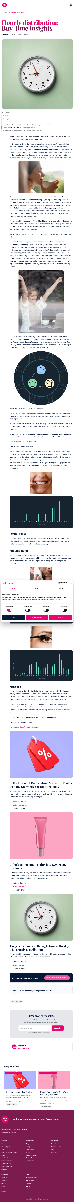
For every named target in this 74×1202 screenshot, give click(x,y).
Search (3, 1149)
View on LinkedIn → (24, 1048)
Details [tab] (37, 588)
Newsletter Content (6, 1161)
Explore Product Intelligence (56, 978)
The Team (4, 1180)
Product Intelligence (16, 12)
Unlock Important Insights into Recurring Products (19, 127)
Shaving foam (7, 119)
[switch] (28, 610)
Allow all (60, 617)
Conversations (30, 1161)
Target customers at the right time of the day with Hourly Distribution (22, 130)
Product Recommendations (9, 1152)
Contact (3, 1192)
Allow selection (37, 617)
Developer (54, 1152)
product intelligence (19, 805)
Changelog (29, 1147)
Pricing (3, 1186)
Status (52, 1149)
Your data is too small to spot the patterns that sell (33, 990)
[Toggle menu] (71, 5)
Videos (28, 1152)
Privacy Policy (30, 1180)
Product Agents (5, 1147)
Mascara (5, 122)
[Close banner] (71, 583)
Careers (3, 1183)
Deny (13, 617)
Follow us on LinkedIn (9, 1133)
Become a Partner (56, 1147)
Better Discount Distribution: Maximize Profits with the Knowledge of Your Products (27, 125)
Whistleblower (30, 1189)
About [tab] (61, 588)
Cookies (28, 1183)
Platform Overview (6, 1144)
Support (3, 1189)
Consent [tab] (13, 588)
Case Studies (30, 1149)
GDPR (28, 1186)
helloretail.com (6, 1129)
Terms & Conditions (31, 1178)
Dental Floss (6, 116)
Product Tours (30, 1158)
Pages (3, 1155)
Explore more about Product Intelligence (24, 727)
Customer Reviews (31, 1155)
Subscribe (57, 1028)
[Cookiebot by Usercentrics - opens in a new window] (59, 583)
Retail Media (5, 1158)
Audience (4, 1169)
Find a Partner (55, 1144)
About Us (4, 1178)
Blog (5, 12)
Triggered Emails (6, 1163)
